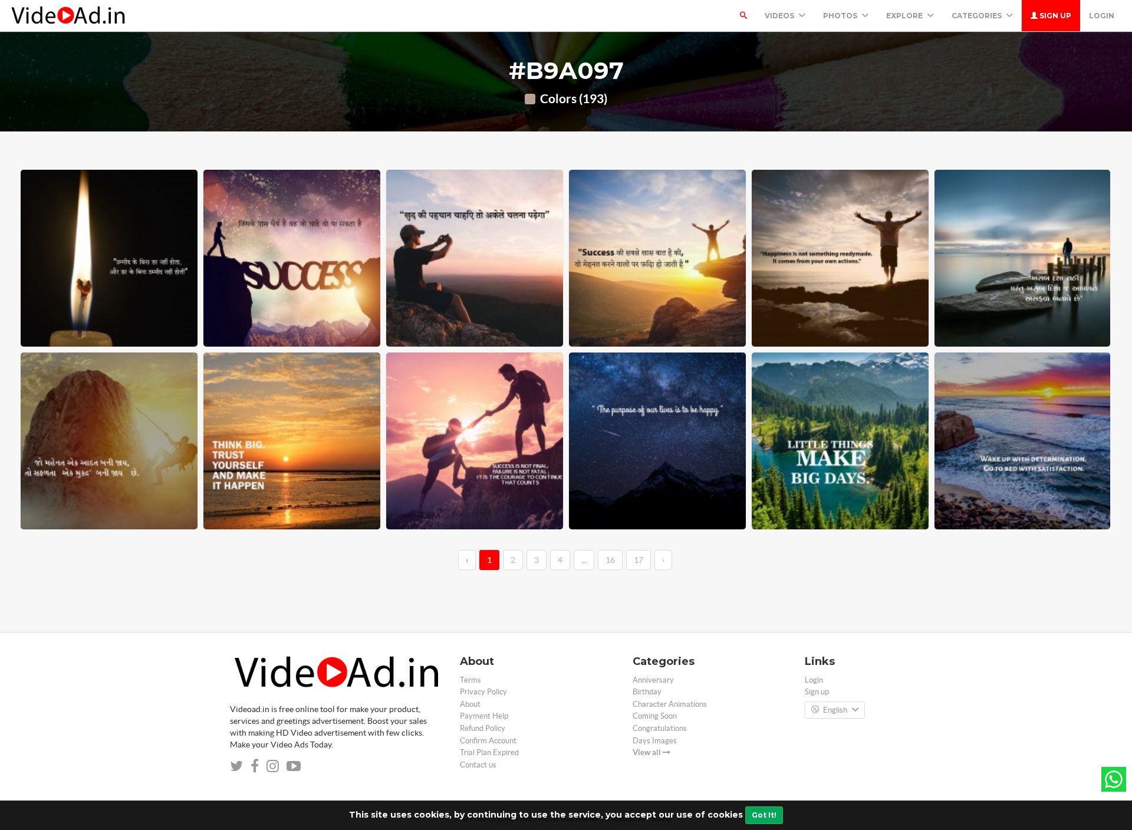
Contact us (478, 764)
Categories (977, 15)
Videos (780, 15)
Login (1101, 15)
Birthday (647, 691)
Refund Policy (482, 728)
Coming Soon (655, 716)
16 (610, 560)
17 (638, 560)
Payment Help (484, 716)
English (835, 710)
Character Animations (670, 704)
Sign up (1054, 15)
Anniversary (653, 680)
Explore (905, 15)
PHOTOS (841, 15)
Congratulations (660, 728)
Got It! (764, 815)
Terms (470, 680)
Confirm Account (488, 740)
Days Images (655, 740)
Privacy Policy (483, 691)
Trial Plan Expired (489, 752)
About (470, 704)
